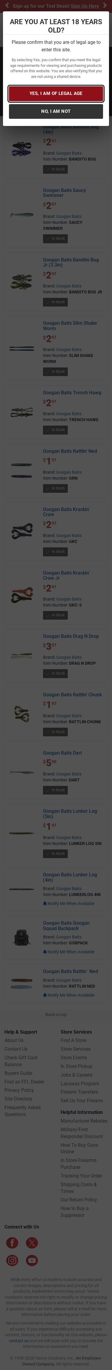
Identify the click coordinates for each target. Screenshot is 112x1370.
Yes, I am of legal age (56, 93)
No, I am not (55, 111)
